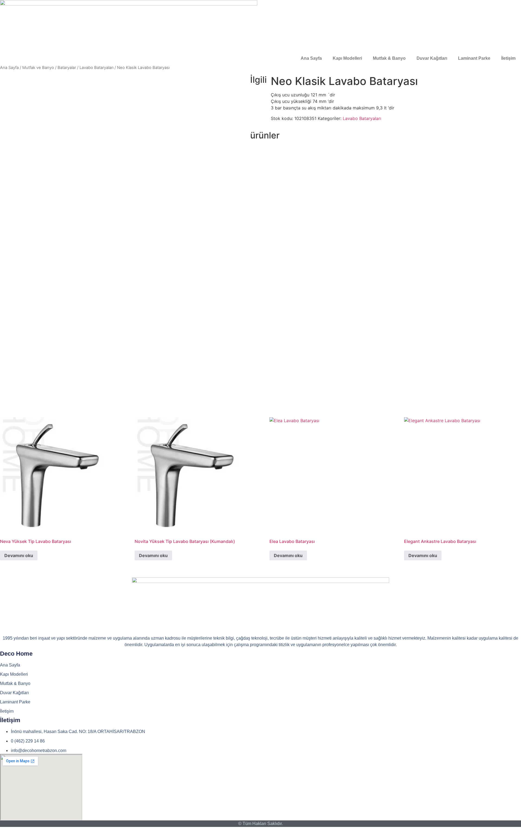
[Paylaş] (503, 6)
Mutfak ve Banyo (38, 67)
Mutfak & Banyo (389, 58)
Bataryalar (67, 67)
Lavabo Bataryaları (96, 67)
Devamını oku (18, 555)
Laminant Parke (474, 58)
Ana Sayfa (311, 58)
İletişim (508, 58)
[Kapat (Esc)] (515, 6)
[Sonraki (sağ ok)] (511, 415)
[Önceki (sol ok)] (9, 415)
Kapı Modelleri (347, 58)
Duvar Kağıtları (432, 58)
